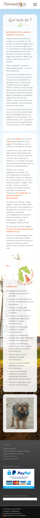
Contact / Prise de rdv (11, 459)
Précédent (11, 413)
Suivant (28, 413)
